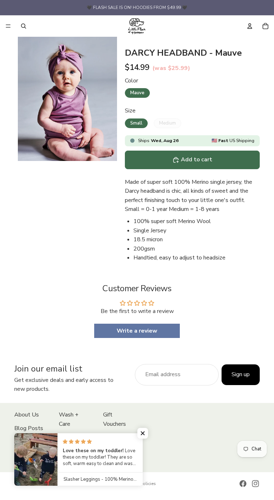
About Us (26, 415)
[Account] (250, 26)
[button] (142, 433)
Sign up (241, 375)
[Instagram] (255, 483)
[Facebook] (243, 483)
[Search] (23, 26)
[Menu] (8, 26)
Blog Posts (28, 428)
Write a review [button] (137, 331)
